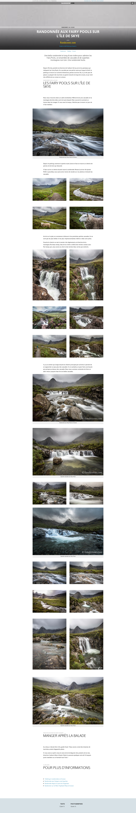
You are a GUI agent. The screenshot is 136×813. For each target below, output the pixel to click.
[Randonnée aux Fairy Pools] (68, 155)
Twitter (93, 1)
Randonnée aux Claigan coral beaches (56, 781)
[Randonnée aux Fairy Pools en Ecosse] (49, 200)
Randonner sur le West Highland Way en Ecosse (59, 786)
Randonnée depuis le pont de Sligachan (57, 783)
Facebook (87, 1)
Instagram (100, 1)
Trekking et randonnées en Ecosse (55, 779)
